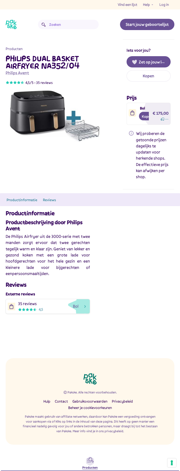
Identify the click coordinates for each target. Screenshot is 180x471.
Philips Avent (17, 72)
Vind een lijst (127, 4)
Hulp (46, 401)
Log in (164, 4)
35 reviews (44, 82)
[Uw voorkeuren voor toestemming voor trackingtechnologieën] (171, 462)
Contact (61, 401)
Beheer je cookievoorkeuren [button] (90, 407)
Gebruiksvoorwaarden (89, 401)
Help (146, 4)
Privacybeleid (122, 401)
